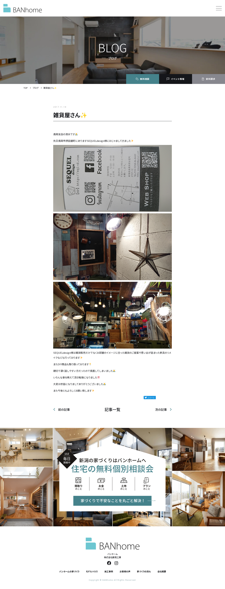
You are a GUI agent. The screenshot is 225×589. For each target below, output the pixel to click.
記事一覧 (112, 409)
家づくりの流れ (144, 571)
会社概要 (161, 571)
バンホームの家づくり (69, 571)
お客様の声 (125, 571)
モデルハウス (92, 571)
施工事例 (108, 571)
